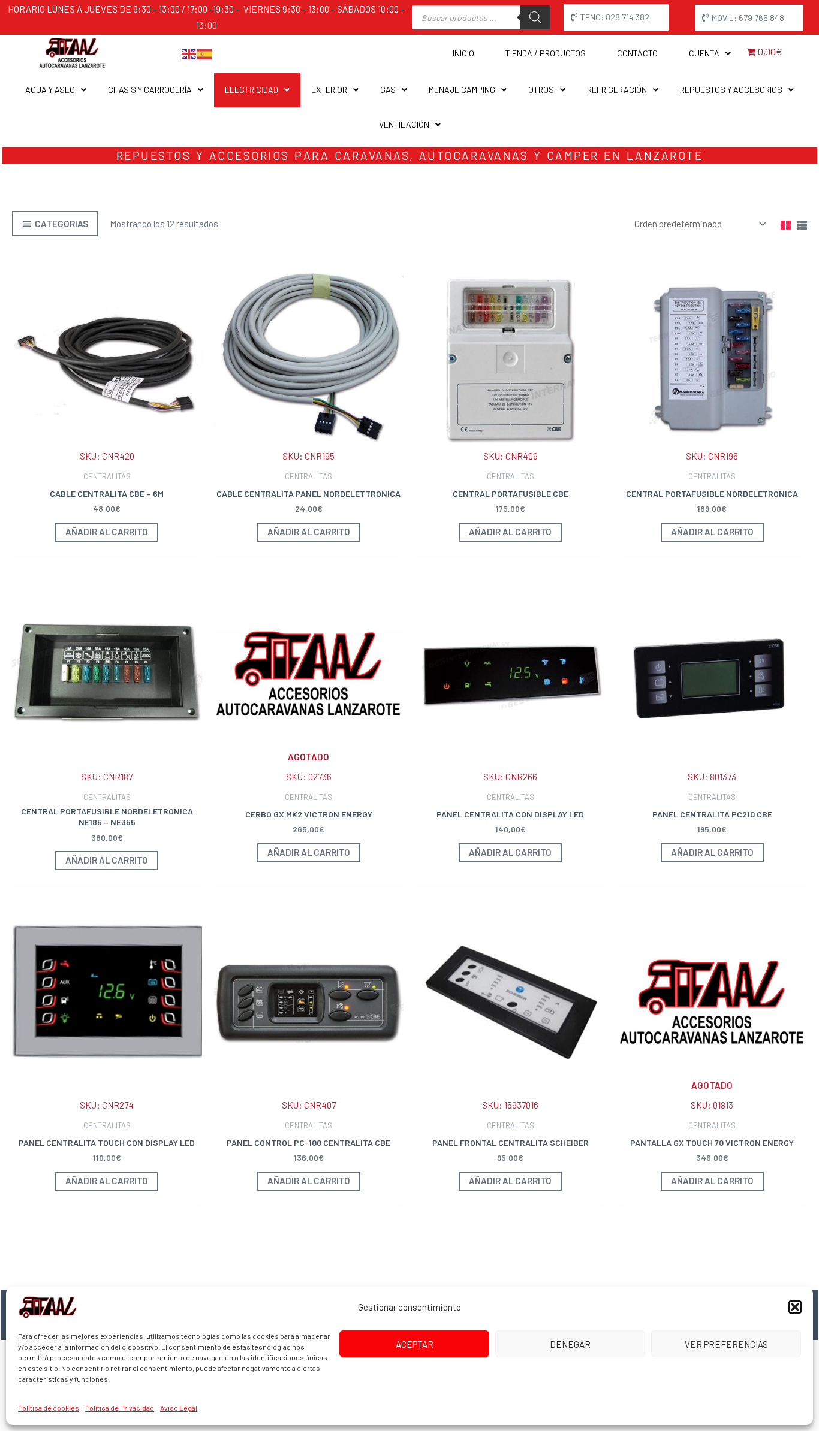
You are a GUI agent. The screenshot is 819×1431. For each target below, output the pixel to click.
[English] (189, 52)
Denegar (570, 1344)
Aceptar (414, 1344)
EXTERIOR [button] (329, 89)
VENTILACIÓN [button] (404, 124)
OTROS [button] (541, 89)
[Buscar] (535, 17)
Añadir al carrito (308, 852)
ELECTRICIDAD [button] (251, 89)
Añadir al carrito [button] (106, 531)
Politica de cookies (48, 1407)
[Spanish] (205, 52)
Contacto (637, 53)
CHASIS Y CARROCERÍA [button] (150, 89)
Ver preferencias (726, 1344)
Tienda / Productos (545, 53)
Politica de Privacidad (119, 1407)
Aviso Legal (178, 1407)
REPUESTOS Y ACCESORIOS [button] (731, 89)
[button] (795, 1307)
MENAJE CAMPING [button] (462, 89)
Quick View (107, 454)
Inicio (463, 53)
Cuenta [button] (704, 53)
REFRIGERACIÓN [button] (617, 89)
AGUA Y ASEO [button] (50, 89)
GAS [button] (388, 89)
